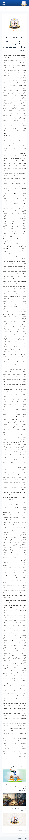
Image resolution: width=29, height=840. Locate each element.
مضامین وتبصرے (15, 50)
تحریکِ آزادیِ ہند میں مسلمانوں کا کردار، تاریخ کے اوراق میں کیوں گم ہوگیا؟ (15, 786)
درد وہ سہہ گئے (21, 828)
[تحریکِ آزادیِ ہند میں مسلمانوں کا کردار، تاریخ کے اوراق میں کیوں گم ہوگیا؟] (14, 775)
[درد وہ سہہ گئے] (14, 819)
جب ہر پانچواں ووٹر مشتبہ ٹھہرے (16, 808)
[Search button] (5, 8)
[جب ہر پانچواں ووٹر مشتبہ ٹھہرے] (14, 799)
